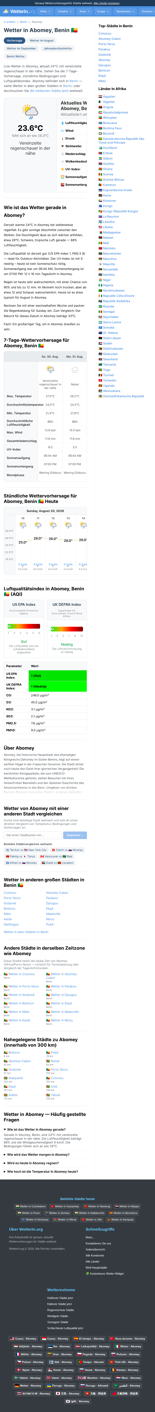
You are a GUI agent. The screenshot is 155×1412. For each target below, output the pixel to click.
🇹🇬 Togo (104, 370)
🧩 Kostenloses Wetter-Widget (105, 1273)
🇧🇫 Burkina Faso (110, 128)
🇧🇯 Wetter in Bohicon (19, 1004)
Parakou (52, 898)
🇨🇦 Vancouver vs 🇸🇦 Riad (56, 856)
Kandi (8, 919)
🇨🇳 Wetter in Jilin (92, 1219)
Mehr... (90, 1237)
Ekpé (49, 908)
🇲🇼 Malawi (105, 237)
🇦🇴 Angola (105, 107)
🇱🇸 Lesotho (106, 222)
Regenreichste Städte (60, 1310)
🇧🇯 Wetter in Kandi (17, 1021)
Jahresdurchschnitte (58, 48)
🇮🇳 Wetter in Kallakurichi (89, 1212)
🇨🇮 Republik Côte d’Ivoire (116, 296)
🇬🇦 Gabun (105, 158)
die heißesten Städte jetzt (49, 91)
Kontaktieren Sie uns (98, 1243)
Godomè (10, 903)
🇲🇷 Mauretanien (109, 253)
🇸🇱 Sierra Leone (109, 322)
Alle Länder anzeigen (106, 3)
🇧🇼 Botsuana (107, 123)
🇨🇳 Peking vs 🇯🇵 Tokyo (20, 856)
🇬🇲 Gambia (106, 164)
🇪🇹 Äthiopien (107, 117)
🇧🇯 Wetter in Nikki (16, 1013)
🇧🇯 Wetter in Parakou (61, 987)
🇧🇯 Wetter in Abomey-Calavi (62, 977)
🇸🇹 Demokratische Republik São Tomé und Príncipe (121, 140)
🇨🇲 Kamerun (107, 185)
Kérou (50, 919)
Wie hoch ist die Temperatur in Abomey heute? (42, 1171)
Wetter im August (42, 40)
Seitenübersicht (95, 1249)
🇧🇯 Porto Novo (57, 1071)
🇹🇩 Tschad (106, 375)
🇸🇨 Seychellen (108, 317)
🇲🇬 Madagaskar (109, 232)
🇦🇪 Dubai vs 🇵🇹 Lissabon (57, 862)
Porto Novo (12, 898)
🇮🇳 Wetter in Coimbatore (31, 1206)
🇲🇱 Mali (103, 243)
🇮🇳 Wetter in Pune (29, 1212)
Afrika (45, 11)
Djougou (52, 903)
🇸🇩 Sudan (105, 343)
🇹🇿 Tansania (107, 364)
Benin (23, 21)
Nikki (7, 914)
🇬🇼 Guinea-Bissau (111, 179)
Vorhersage (14, 40)
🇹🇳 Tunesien (107, 380)
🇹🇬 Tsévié (53, 1096)
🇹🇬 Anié (51, 1088)
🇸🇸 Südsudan (108, 354)
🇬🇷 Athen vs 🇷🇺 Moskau (21, 862)
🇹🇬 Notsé (52, 1062)
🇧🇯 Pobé (52, 1054)
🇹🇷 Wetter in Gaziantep (65, 1206)
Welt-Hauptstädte (96, 1267)
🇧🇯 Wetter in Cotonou (19, 975)
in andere (9, 21)
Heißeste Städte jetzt (60, 1298)
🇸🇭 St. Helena (108, 333)
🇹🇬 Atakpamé (13, 1079)
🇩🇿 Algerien (106, 102)
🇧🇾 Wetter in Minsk (65, 1219)
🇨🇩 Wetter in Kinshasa (35, 1219)
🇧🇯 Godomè (12, 1071)
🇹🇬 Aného (11, 1096)
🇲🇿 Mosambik (108, 269)
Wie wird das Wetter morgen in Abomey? (38, 1154)
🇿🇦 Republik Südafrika (114, 301)
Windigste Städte (57, 1316)
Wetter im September (21, 48)
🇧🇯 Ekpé (10, 1088)
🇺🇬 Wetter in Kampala (120, 1219)
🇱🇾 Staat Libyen (109, 338)
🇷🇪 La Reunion (108, 216)
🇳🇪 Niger (104, 280)
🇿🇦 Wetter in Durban (57, 1212)
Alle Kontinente (95, 1255)
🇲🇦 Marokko (107, 248)
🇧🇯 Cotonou (54, 1079)
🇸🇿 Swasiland (108, 359)
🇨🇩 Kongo (105, 206)
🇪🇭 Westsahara (109, 391)
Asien (84, 11)
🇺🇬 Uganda (106, 385)
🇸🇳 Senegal (106, 311)
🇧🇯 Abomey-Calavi (17, 1062)
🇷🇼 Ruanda (106, 306)
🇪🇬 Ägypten (106, 96)
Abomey (104, 60)
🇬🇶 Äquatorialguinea (113, 112)
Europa (103, 11)
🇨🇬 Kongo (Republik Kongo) (118, 211)
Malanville (53, 914)
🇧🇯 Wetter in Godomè (19, 996)
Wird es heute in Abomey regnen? (33, 1163)
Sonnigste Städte (57, 1322)
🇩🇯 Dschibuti (107, 148)
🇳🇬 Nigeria (105, 285)
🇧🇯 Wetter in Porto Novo (21, 987)
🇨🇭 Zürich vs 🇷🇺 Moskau (67, 850)
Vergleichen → (75, 835)
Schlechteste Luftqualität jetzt (65, 1328)
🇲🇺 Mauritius (107, 259)
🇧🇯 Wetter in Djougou (61, 996)
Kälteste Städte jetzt (59, 1304)
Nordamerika (125, 11)
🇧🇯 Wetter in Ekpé (59, 1004)
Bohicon (9, 908)
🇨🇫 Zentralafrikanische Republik (121, 396)
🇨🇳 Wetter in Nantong (97, 1206)
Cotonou (10, 893)
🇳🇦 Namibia (106, 274)
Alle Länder (92, 1261)
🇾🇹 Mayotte (106, 264)
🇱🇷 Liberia (105, 227)
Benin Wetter (16, 56)
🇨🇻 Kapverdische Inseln (115, 190)
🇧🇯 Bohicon (12, 1054)
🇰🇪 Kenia (104, 195)
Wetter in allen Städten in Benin (26, 932)
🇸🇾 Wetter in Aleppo (127, 1206)
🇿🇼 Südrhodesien (110, 348)
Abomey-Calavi (57, 893)
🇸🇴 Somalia (106, 327)
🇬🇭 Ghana (105, 169)
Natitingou (11, 924)
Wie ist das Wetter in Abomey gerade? (36, 1129)
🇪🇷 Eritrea (105, 153)
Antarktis (65, 11)
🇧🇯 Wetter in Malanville (62, 1013)
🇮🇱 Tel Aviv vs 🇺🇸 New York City (26, 850)
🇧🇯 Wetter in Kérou (59, 1021)
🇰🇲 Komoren (107, 200)
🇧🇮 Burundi (106, 133)
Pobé (49, 924)
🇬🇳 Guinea (105, 174)
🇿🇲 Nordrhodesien (111, 290)
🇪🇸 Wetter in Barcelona (123, 1212)
